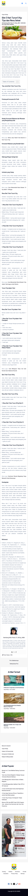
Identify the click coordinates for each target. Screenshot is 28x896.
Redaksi (10, 871)
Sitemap (22, 873)
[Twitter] (14, 652)
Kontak (24, 871)
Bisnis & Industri (6, 746)
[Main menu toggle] (22, 3)
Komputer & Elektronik (8, 754)
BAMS (18, 891)
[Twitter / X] (11, 884)
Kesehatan (11, 24)
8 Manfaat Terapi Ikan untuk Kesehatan (14, 687)
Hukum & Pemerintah (7, 751)
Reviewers (17, 871)
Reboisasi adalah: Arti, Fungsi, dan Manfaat (12, 725)
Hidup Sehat (6, 24)
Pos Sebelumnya (14, 660)
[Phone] (17, 884)
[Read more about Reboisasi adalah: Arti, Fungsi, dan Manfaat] (14, 717)
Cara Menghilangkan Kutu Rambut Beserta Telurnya (12, 706)
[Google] (12, 652)
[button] (26, 3)
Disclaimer (6, 873)
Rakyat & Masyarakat (7, 756)
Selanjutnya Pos (14, 663)
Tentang (4, 871)
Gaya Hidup (5, 14)
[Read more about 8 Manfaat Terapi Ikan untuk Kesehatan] (14, 680)
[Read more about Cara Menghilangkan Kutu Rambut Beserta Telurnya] (14, 698)
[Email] (19, 884)
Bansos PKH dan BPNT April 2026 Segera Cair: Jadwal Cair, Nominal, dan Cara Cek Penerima (13, 804)
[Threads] (14, 884)
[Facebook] (16, 652)
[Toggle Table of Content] (16, 82)
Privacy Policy (14, 873)
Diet (3, 24)
